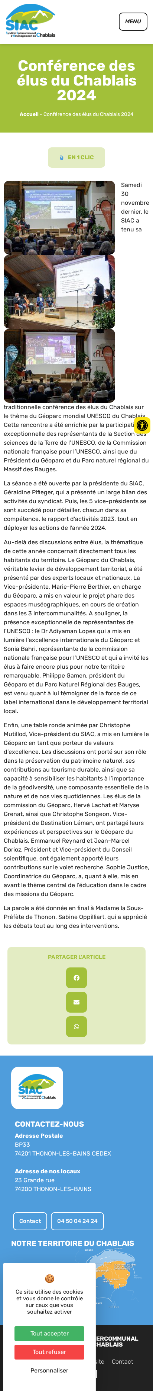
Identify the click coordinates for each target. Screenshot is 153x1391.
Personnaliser (49, 1370)
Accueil (29, 114)
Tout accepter (49, 1333)
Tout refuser (49, 1351)
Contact (122, 1361)
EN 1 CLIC (81, 157)
